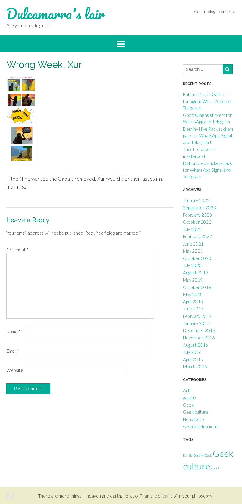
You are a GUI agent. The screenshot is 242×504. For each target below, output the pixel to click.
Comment (17, 249)
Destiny (198, 455)
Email (12, 351)
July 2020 (192, 265)
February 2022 (197, 236)
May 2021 (193, 250)
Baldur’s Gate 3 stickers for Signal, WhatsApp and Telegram (207, 101)
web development (200, 426)
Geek (188, 405)
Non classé (193, 419)
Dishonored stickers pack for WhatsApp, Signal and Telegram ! (207, 170)
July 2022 (192, 229)
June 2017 (193, 308)
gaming (189, 397)
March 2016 (195, 366)
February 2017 (197, 316)
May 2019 (193, 279)
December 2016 (199, 330)
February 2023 (197, 214)
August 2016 (195, 345)
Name (13, 331)
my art (215, 468)
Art (186, 390)
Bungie (187, 455)
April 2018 (193, 301)
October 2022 (197, 222)
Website (14, 370)
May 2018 (193, 294)
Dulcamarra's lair (55, 13)
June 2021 (193, 243)
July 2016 (192, 352)
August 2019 (195, 272)
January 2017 (196, 323)
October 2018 (197, 287)
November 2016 (199, 337)
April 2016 (193, 359)
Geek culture (195, 412)
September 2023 (199, 207)
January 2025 (196, 200)
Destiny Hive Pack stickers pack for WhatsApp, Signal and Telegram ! (208, 135)
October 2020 (197, 258)
